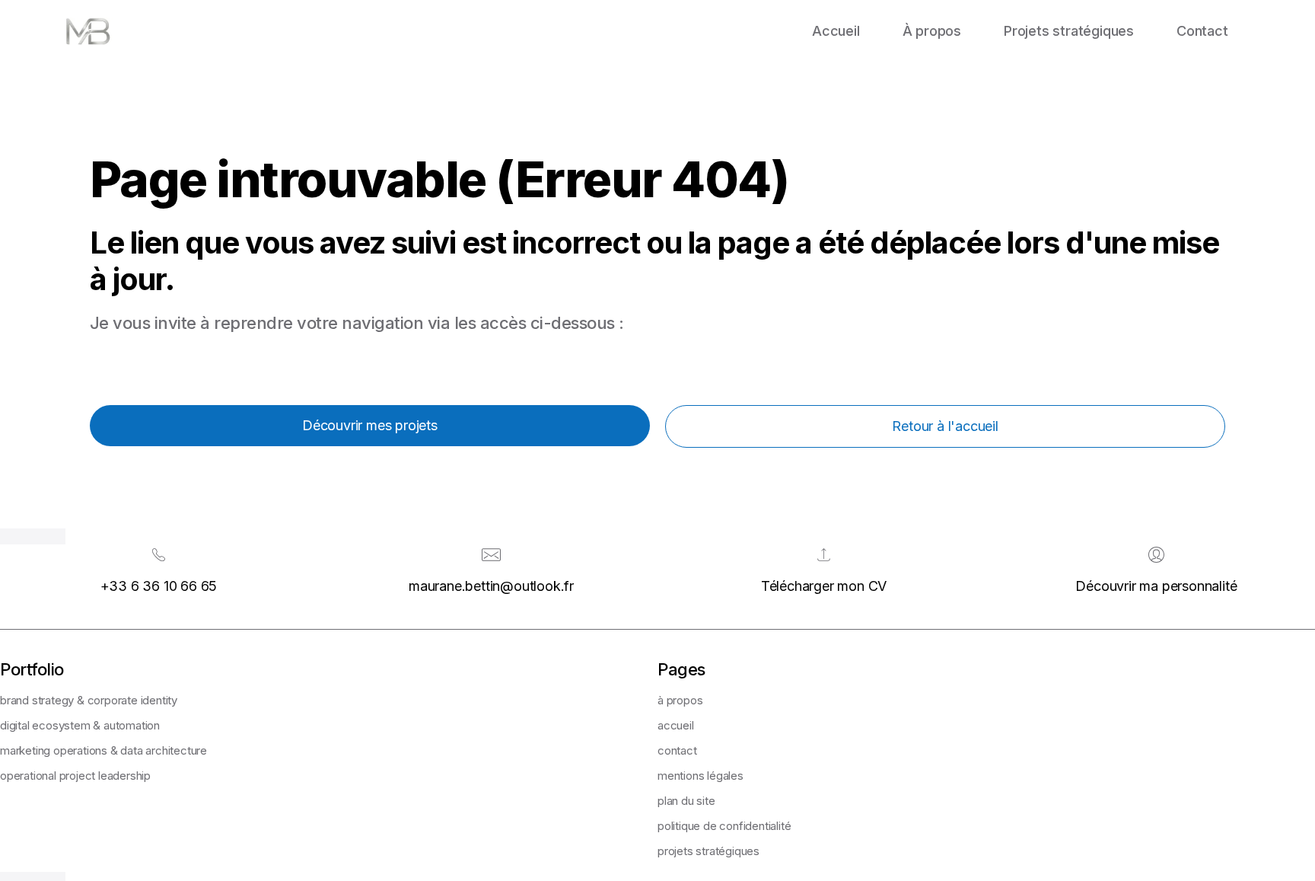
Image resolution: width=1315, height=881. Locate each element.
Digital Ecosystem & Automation (80, 725)
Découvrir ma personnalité (1156, 586)
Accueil (836, 31)
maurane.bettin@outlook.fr (491, 586)
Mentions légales (700, 775)
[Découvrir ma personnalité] (1156, 554)
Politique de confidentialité (724, 826)
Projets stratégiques (1069, 31)
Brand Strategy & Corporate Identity (88, 700)
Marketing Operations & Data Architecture (103, 750)
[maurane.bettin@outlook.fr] (491, 554)
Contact (1202, 31)
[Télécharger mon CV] (823, 554)
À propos (932, 31)
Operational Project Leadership (75, 775)
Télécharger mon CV (824, 586)
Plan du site (686, 800)
